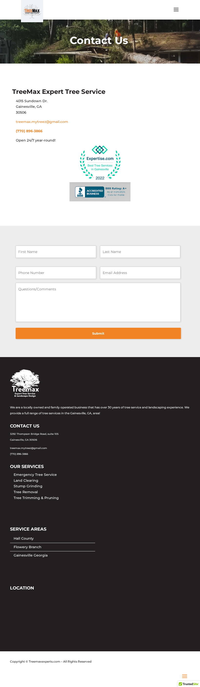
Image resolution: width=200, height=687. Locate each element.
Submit (98, 333)
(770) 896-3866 (29, 131)
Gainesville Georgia (31, 555)
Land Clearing (26, 480)
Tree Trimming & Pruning (36, 498)
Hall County (24, 538)
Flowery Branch (27, 547)
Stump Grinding (28, 486)
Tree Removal (26, 492)
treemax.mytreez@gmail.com (42, 122)
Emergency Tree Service (35, 474)
